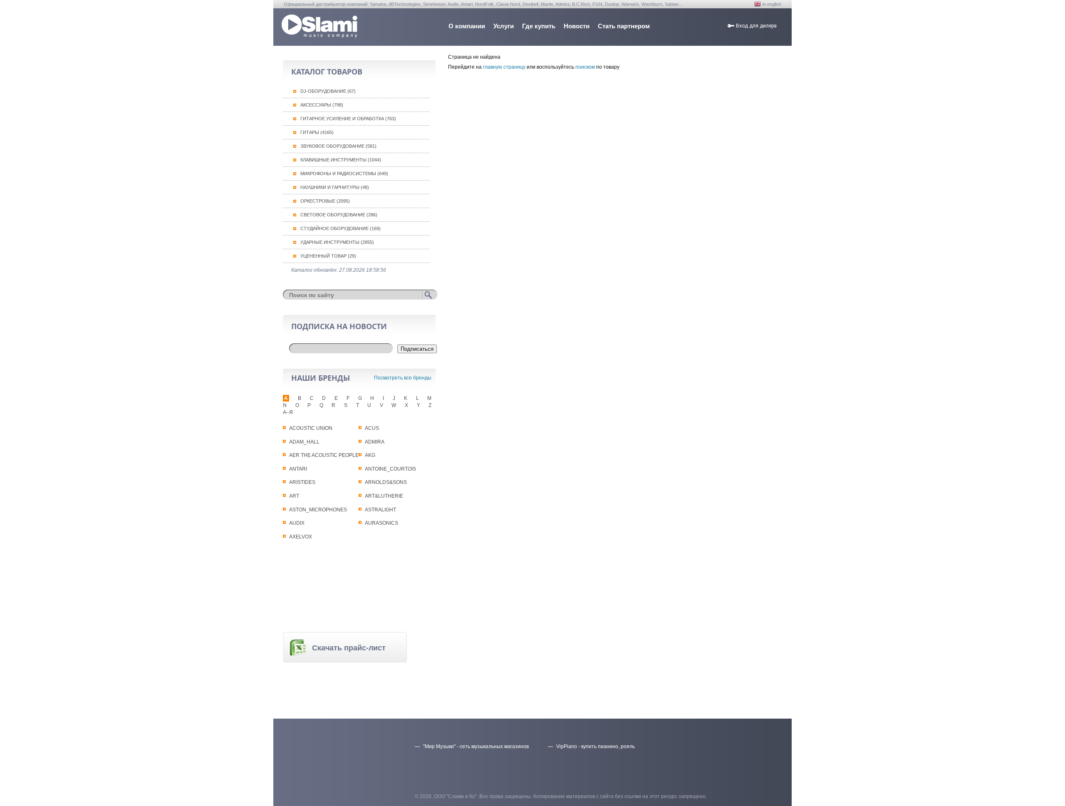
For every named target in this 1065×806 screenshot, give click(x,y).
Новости (576, 26)
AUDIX (297, 523)
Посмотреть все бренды (402, 378)
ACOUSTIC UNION (310, 428)
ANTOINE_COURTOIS (390, 469)
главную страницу (504, 67)
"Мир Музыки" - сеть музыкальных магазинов (476, 746)
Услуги (503, 26)
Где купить (538, 26)
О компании (466, 26)
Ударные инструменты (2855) (337, 242)
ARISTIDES (302, 482)
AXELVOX (300, 537)
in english (772, 4)
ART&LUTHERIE (384, 496)
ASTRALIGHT (380, 510)
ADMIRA (374, 442)
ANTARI (298, 469)
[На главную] (319, 35)
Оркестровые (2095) (325, 200)
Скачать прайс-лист (349, 648)
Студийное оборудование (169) (340, 228)
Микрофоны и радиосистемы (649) (344, 173)
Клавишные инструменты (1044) (340, 159)
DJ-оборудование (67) (328, 91)
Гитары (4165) (317, 132)
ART (294, 496)
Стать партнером (624, 26)
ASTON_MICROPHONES (318, 510)
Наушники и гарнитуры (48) (334, 187)
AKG (370, 455)
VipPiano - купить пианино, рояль (595, 746)
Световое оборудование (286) (338, 214)
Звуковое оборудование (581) (338, 146)
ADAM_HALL (304, 442)
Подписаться (417, 349)
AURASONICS (381, 523)
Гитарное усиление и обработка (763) (348, 118)
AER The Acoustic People (324, 455)
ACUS (372, 428)
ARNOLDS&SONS (386, 482)
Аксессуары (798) (321, 104)
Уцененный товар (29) (328, 255)
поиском (585, 67)
